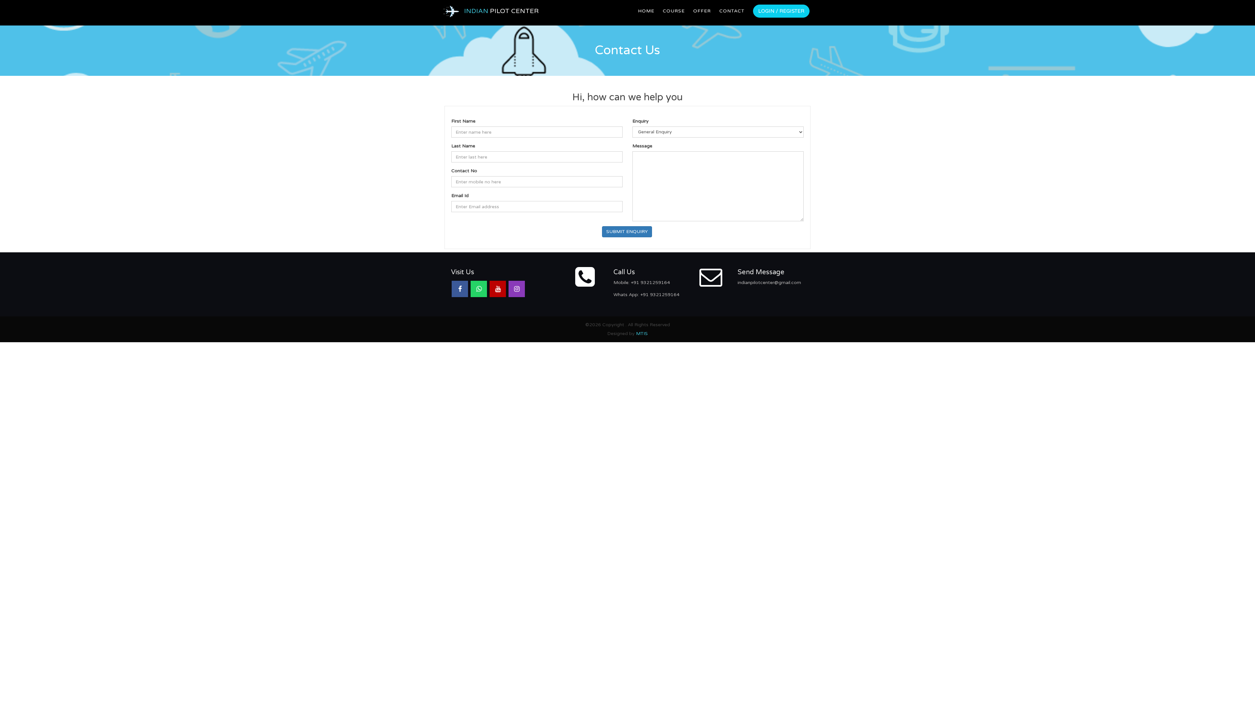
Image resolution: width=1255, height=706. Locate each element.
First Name (463, 121)
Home (646, 11)
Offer (702, 11)
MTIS (642, 333)
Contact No (464, 171)
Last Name (463, 146)
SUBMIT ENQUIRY (627, 231)
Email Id (460, 195)
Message (642, 146)
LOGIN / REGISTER (781, 11)
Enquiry (640, 121)
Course (674, 11)
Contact (732, 11)
